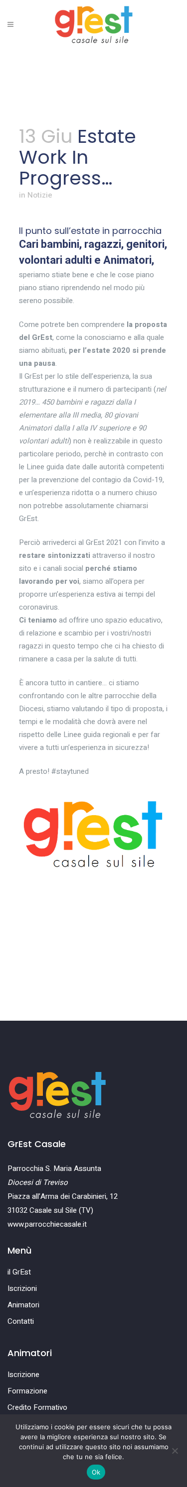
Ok (96, 1472)
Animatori (23, 1305)
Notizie (39, 195)
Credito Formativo (37, 1407)
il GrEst (19, 1272)
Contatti (20, 1321)
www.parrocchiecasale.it (47, 1224)
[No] (175, 1451)
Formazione (27, 1391)
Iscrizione (23, 1375)
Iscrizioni (22, 1288)
